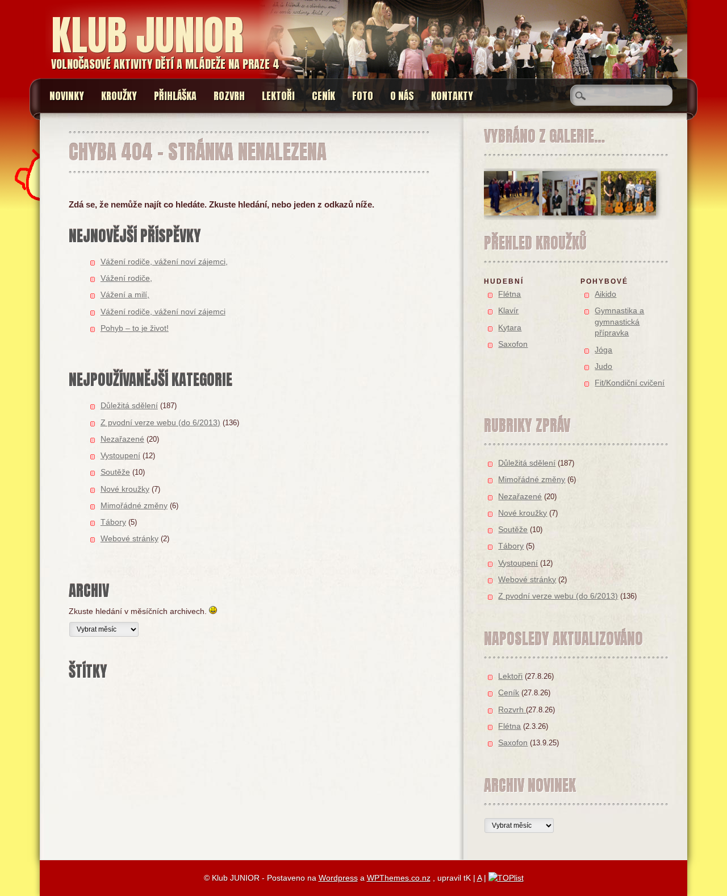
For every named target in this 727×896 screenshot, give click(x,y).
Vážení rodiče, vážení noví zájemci (163, 311)
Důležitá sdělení (129, 405)
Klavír (508, 310)
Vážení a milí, (125, 294)
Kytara (509, 327)
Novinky (66, 95)
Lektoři (278, 95)
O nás (402, 95)
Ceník (323, 95)
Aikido (605, 293)
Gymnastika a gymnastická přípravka (619, 321)
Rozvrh (229, 95)
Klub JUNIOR (147, 35)
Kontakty (452, 95)
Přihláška (175, 95)
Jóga (603, 349)
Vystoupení (120, 455)
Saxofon (513, 344)
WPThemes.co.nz (399, 877)
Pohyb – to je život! (135, 328)
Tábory (113, 521)
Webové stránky (129, 538)
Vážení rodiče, (126, 278)
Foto (362, 95)
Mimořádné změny (134, 505)
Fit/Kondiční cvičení (630, 382)
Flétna (509, 293)
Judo (603, 366)
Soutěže (115, 471)
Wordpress (338, 877)
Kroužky (119, 95)
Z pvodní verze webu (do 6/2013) (160, 422)
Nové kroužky (125, 488)
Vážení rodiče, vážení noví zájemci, (164, 261)
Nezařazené (122, 438)
